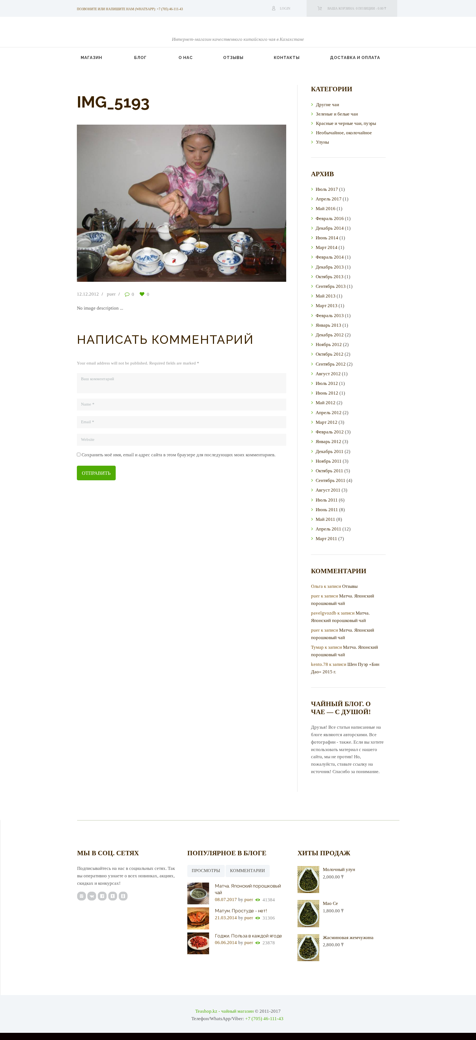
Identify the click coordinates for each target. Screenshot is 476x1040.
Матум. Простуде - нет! (241, 910)
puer (111, 294)
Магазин (91, 57)
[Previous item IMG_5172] (129, 203)
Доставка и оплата (355, 57)
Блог (140, 57)
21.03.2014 (226, 917)
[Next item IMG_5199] (234, 203)
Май (326, 208)
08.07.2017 (226, 899)
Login (285, 8)
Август (328, 373)
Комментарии (247, 870)
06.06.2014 (226, 942)
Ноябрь (329, 344)
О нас (185, 57)
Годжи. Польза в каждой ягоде (248, 936)
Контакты (287, 57)
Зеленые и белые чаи (337, 114)
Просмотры (206, 870)
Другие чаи (327, 104)
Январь (328, 325)
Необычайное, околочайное (344, 132)
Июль (327, 189)
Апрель (329, 199)
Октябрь (330, 276)
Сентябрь (331, 286)
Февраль (330, 218)
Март (326, 247)
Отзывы (233, 57)
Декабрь (330, 228)
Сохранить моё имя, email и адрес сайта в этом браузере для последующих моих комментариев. (178, 454)
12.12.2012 (88, 294)
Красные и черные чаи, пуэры (346, 123)
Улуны (322, 142)
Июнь (327, 237)
